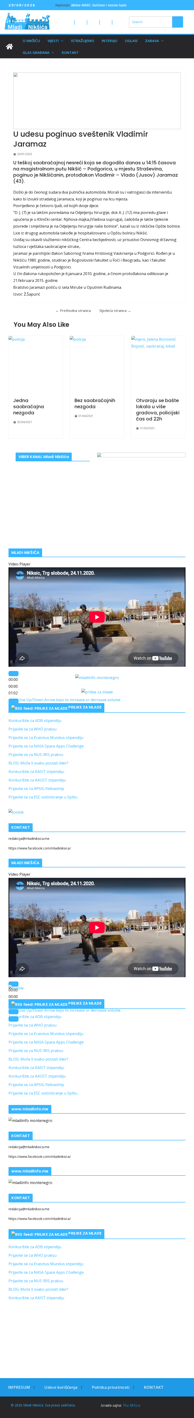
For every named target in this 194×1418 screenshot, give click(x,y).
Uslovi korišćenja (60, 1387)
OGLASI (131, 40)
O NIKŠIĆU (31, 40)
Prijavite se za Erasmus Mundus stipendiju (46, 737)
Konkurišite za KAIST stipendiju (36, 771)
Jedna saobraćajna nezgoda (28, 406)
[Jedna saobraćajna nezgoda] (36, 364)
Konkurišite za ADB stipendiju (35, 720)
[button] (61, 40)
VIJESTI (53, 40)
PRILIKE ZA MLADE (84, 707)
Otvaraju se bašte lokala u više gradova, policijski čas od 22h (158, 409)
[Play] (13, 673)
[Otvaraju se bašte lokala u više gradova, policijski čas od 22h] (158, 364)
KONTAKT (70, 52)
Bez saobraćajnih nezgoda (95, 403)
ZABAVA (152, 40)
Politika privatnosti (111, 1387)
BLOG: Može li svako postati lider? (38, 763)
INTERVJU (109, 40)
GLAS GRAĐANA (36, 52)
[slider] (69, 699)
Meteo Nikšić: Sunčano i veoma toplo (99, 5)
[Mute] (13, 701)
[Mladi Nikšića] (9, 46)
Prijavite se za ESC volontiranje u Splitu (43, 797)
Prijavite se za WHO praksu (33, 729)
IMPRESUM (19, 1387)
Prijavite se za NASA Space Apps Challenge (46, 746)
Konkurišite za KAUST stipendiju (37, 780)
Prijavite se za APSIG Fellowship (36, 788)
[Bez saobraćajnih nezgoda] (97, 364)
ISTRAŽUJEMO (82, 40)
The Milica (132, 1405)
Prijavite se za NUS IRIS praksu (36, 754)
